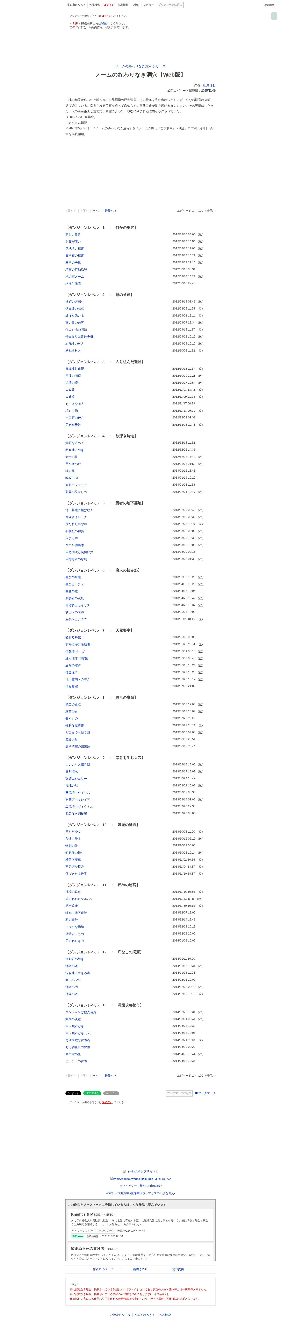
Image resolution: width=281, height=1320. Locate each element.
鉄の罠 (70, 471)
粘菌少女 (71, 711)
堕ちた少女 (73, 831)
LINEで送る (92, 1093)
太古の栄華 (73, 980)
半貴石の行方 (74, 417)
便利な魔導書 (74, 725)
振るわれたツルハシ (79, 899)
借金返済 (71, 672)
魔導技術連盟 (74, 368)
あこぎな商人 (74, 403)
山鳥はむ (209, 85)
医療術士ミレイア (77, 799)
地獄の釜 (71, 966)
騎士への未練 (74, 612)
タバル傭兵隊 (74, 545)
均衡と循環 (73, 283)
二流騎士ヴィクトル (79, 806)
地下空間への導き (77, 679)
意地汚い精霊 (74, 248)
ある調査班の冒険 (77, 1047)
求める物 (71, 410)
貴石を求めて (74, 443)
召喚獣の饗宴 (74, 531)
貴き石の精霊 (74, 255)
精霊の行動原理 (76, 269)
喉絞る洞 (71, 478)
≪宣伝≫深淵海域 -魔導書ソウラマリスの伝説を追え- (140, 1193)
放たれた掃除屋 (76, 524)
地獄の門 (71, 987)
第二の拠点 (73, 704)
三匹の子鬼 (73, 262)
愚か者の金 (73, 464)
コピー (112, 1093)
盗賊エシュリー (76, 485)
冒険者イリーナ (76, 517)
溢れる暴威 (73, 637)
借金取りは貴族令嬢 (79, 336)
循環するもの (74, 934)
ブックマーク (207, 1093)
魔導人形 (71, 739)
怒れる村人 (73, 350)
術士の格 (71, 457)
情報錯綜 (71, 686)
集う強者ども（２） (79, 1033)
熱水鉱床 (71, 906)
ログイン (108, 4)
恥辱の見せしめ (76, 492)
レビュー (148, 4)
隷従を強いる (74, 315)
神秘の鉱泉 (73, 892)
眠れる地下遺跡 (76, 913)
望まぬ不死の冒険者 (96, 1248)
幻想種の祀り (74, 852)
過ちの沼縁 (73, 665)
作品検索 (94, 4)
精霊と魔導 (73, 859)
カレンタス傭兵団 (77, 764)
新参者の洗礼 (74, 598)
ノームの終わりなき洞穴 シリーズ (140, 66)
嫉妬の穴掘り (74, 301)
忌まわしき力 (74, 941)
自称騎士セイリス (77, 605)
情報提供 (178, 1269)
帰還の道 (71, 994)
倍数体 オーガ (75, 651)
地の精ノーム (74, 276)
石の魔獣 (71, 920)
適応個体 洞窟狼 (76, 658)
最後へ (109, 210)
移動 (104, 23)
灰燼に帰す (73, 838)
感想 (136, 4)
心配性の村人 (74, 343)
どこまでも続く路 (77, 732)
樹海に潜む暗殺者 (77, 644)
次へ (96, 210)
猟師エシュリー (76, 778)
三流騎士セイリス (77, 792)
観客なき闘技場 (76, 813)
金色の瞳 (71, 591)
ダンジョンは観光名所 (80, 1012)
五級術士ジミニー (77, 619)
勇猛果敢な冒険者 (77, 1040)
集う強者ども (74, 1026)
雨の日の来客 (74, 322)
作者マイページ (103, 1269)
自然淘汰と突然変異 (79, 552)
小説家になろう (76, 4)
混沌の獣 (71, 785)
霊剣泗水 (71, 771)
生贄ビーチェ (74, 584)
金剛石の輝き (74, 959)
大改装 (70, 389)
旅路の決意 (73, 1019)
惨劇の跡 (71, 845)
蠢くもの (71, 718)
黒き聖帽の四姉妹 (77, 746)
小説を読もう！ (145, 1314)
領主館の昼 (73, 1054)
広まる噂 (71, 538)
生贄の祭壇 (73, 577)
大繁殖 (70, 396)
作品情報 (123, 4)
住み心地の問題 (76, 329)
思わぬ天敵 (73, 424)
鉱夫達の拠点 (74, 308)
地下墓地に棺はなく (79, 510)
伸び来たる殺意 (76, 873)
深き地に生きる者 (77, 973)
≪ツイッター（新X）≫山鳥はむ (141, 1185)
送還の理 (71, 382)
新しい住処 (73, 234)
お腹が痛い (73, 241)
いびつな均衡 (74, 927)
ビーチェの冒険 (76, 1061)
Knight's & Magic (93, 1214)
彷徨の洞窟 (73, 375)
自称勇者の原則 (76, 559)
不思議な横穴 (74, 866)
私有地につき (74, 450)
